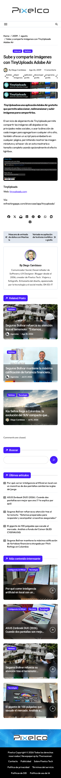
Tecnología (23, 395)
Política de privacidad (18, 767)
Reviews (32, 609)
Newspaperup (29, 756)
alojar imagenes (18, 76)
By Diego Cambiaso (17, 70)
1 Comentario (50, 70)
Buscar (13, 450)
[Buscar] (54, 460)
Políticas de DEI (19, 773)
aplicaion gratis (28, 76)
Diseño (7, 51)
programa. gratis (50, 76)
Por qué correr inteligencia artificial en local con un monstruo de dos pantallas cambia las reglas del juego (32, 486)
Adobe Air (9, 76)
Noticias (28, 51)
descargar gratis (38, 76)
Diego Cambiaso (32, 265)
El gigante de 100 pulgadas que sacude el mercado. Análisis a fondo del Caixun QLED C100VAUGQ (29, 529)
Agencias (14, 334)
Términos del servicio (43, 767)
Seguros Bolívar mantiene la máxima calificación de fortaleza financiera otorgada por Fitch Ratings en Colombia (32, 543)
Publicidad (26, 761)
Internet (17, 51)
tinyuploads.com (18, 191)
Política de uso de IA (40, 773)
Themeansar (45, 756)
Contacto (13, 761)
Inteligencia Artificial (17, 570)
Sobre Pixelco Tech (43, 761)
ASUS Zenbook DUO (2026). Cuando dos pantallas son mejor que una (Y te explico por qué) (30, 500)
